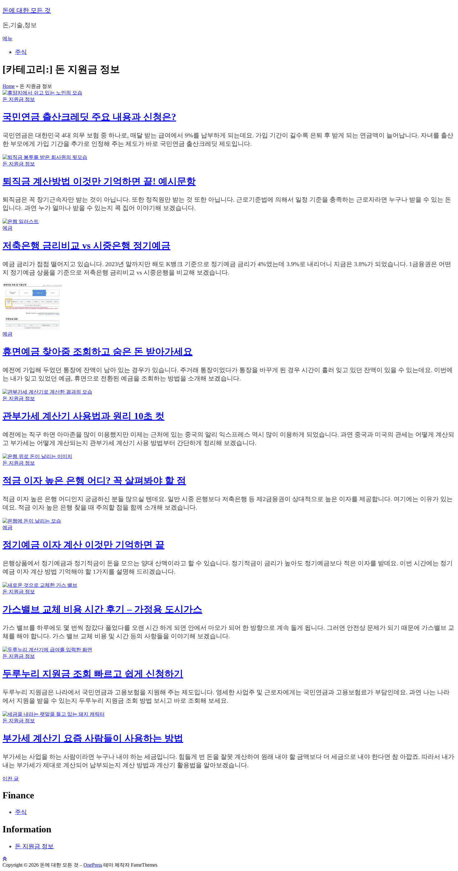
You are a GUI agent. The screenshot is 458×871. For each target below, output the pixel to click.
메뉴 (7, 38)
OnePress (92, 865)
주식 (21, 52)
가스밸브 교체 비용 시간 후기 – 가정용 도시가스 (102, 609)
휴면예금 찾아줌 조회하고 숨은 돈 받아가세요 (97, 351)
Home (8, 86)
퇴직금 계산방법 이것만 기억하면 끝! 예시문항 (99, 181)
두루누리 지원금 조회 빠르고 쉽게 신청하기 (92, 673)
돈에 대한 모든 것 (26, 10)
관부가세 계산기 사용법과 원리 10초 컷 (83, 416)
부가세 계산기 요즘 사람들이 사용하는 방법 (92, 738)
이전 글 (10, 778)
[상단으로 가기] (4, 859)
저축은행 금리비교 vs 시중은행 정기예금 (86, 245)
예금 (7, 228)
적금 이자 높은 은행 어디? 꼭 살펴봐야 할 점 (94, 480)
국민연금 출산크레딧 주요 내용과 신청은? (89, 117)
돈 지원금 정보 (18, 99)
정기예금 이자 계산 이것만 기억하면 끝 (83, 544)
